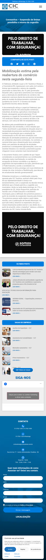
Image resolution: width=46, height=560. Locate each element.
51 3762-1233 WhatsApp (23, 436)
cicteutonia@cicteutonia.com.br (23, 444)
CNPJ (5, 482)
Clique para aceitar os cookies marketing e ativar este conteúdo (23, 396)
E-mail (5, 497)
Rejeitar (23, 549)
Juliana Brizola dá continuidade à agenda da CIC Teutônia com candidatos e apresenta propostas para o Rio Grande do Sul (28, 282)
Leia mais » (16, 276)
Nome (5, 474)
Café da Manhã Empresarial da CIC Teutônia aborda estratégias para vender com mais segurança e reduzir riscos (28, 272)
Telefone (6, 489)
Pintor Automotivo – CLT (21, 358)
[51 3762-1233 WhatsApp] (23, 434)
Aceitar (10, 549)
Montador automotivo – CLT (22, 348)
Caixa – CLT (17, 367)
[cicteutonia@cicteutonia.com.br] (23, 441)
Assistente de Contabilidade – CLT (24, 338)
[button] (40, 6)
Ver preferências (36, 549)
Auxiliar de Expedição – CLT (22, 328)
